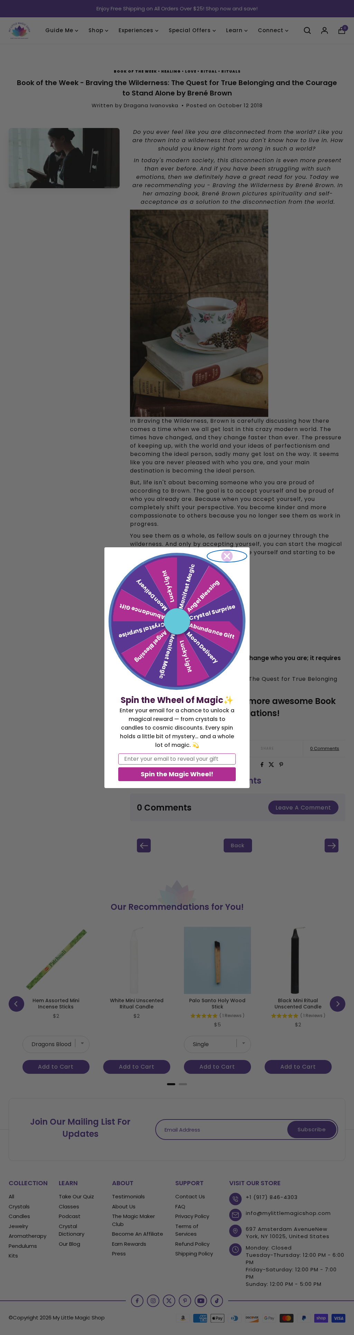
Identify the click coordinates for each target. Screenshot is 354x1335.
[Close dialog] (227, 556)
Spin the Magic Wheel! (177, 774)
